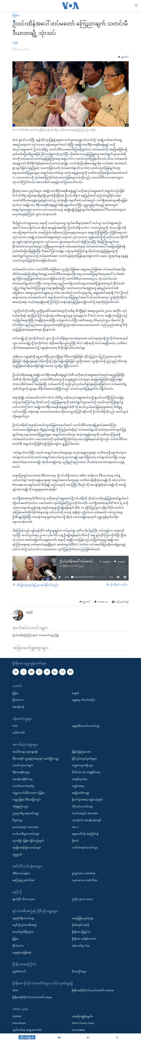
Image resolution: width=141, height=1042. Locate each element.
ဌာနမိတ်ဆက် (19, 971)
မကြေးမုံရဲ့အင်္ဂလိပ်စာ (23, 880)
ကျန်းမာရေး (78, 786)
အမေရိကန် (18, 707)
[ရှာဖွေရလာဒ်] (117, 1037)
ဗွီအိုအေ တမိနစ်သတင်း (84, 939)
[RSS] (54, 672)
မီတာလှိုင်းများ (79, 971)
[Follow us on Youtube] (31, 672)
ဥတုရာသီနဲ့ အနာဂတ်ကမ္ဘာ (25, 813)
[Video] (59, 1037)
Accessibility (78, 1030)
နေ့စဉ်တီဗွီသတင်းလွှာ (23, 918)
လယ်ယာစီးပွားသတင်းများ (26, 834)
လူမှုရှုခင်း (17, 854)
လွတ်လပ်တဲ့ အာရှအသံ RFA (27, 1030)
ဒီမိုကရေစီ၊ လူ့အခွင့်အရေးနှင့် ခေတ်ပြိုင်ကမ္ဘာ (35, 758)
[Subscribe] (70, 672)
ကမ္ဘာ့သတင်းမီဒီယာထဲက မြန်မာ (28, 792)
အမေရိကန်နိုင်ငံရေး (22, 779)
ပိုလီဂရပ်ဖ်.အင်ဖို (80, 925)
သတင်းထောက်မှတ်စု (23, 786)
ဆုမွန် (15, 42)
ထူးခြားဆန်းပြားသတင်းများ (26, 847)
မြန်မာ (16, 15)
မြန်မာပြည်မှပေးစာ (81, 751)
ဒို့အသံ (75, 840)
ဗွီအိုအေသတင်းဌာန (73, 565)
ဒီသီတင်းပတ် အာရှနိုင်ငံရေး (86, 772)
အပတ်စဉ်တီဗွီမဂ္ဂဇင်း (23, 932)
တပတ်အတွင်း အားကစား (25, 827)
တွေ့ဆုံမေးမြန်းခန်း (21, 952)
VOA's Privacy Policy (83, 1023)
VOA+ (15, 990)
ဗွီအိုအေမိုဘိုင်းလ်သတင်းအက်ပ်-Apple (32, 997)
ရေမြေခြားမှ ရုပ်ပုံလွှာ (83, 918)
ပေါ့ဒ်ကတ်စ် (18, 732)
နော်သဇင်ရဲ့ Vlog (81, 945)
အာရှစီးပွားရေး (79, 779)
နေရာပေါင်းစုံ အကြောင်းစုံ (85, 834)
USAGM (16, 1016)
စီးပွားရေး (17, 820)
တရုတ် (75, 693)
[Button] (123, 57)
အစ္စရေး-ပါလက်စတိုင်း (83, 700)
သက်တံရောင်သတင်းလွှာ (85, 847)
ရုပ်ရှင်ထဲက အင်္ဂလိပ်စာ (84, 873)
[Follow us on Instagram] (39, 672)
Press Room (19, 1023)
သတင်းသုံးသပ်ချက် (22, 765)
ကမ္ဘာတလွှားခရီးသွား (82, 765)
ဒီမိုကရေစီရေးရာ (21, 772)
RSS (14, 726)
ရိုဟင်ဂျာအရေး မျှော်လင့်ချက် (87, 799)
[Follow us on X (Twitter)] (23, 672)
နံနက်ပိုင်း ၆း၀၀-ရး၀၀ (23, 899)
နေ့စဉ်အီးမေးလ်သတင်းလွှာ (86, 726)
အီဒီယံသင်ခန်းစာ (21, 873)
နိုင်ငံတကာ (18, 700)
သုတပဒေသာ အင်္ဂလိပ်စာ (84, 880)
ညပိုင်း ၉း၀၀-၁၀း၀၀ (82, 899)
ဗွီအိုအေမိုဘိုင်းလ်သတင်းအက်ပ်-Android (93, 990)
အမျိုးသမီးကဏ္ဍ (80, 792)
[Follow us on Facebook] (15, 672)
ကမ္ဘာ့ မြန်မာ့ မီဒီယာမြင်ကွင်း (26, 799)
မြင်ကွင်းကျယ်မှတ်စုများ (84, 758)
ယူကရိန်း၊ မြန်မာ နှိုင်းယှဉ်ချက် (28, 840)
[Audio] (88, 1037)
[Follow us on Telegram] (47, 672)
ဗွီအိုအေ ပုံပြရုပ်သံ (81, 932)
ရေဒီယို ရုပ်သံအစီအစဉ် (24, 925)
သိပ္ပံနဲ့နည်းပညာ (20, 806)
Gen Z (75, 827)
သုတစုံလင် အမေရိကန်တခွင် (86, 820)
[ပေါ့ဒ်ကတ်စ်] (62, 672)
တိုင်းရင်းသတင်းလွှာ (82, 806)
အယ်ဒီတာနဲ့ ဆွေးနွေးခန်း (25, 751)
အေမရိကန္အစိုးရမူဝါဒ (82, 1016)
